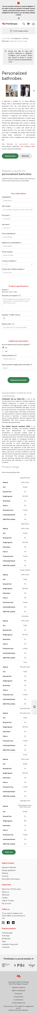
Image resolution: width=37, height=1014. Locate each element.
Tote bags (5, 936)
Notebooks (6, 938)
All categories (16, 38)
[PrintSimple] (19, 975)
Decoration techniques (11, 879)
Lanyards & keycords (10, 944)
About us (5, 892)
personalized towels (27, 144)
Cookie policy (18, 1000)
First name (6, 215)
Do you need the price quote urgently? (16, 344)
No (6, 348)
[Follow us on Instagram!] (3, 922)
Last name (6, 224)
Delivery (5, 873)
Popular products (9, 928)
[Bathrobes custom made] (11, 91)
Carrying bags (7, 933)
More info (25, 156)
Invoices (5, 876)
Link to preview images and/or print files (16, 364)
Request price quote (18, 380)
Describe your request (10, 295)
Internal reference (8, 355)
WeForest (5, 895)
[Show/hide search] (24, 24)
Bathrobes (5, 41)
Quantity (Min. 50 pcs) (11, 315)
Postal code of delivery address (13, 269)
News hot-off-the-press (11, 889)
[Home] (9, 24)
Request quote (10, 156)
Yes (6, 351)
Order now (9, 852)
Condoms (6, 947)
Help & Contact (8, 863)
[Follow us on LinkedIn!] (13, 922)
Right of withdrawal (18, 990)
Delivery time (7, 324)
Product (5, 290)
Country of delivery (9, 261)
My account (6, 903)
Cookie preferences (18, 1003)
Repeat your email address (11, 243)
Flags (4, 941)
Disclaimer (18, 993)
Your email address (9, 233)
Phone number (7, 252)
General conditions (18, 987)
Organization (6, 197)
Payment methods (9, 867)
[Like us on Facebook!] (8, 922)
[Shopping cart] (28, 23)
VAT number (6, 206)
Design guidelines (9, 870)
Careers (5, 898)
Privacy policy (18, 997)
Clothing (25, 38)
